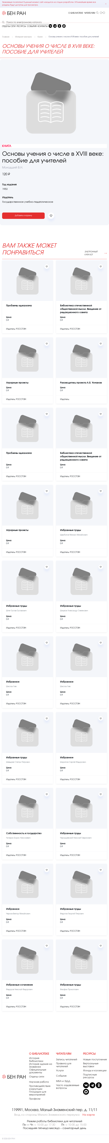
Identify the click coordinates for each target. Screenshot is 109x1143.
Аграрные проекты (17, 383)
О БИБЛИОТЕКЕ (75, 13)
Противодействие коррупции (40, 1087)
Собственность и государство (23, 833)
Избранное (12, 682)
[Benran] (14, 13)
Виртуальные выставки (90, 1065)
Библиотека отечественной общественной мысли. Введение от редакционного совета (80, 309)
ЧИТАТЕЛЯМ (89, 13)
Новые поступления (95, 1059)
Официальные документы (37, 1071)
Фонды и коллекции (94, 1070)
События (61, 1076)
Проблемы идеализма (19, 305)
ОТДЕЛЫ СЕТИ (9, 26)
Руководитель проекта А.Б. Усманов (81, 383)
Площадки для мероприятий (37, 1093)
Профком (34, 1099)
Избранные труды (70, 530)
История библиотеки (36, 1059)
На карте (88, 1115)
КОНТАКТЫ (43, 26)
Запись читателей (66, 1059)
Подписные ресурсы (90, 1076)
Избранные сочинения (19, 985)
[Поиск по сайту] (97, 13)
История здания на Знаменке (40, 1065)
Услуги (60, 1070)
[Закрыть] (106, 4)
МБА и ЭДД (63, 1081)
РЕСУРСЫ (21, 26)
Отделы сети (36, 1077)
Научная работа (39, 1082)
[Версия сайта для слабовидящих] (102, 13)
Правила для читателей (63, 1065)
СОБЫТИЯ (32, 26)
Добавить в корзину (23, 215)
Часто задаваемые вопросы (67, 1087)
